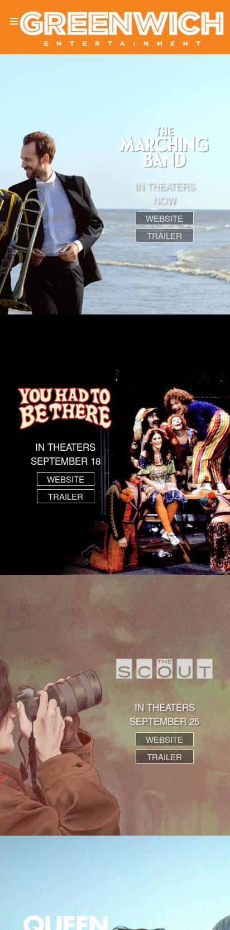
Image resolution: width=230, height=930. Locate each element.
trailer (164, 235)
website (164, 218)
